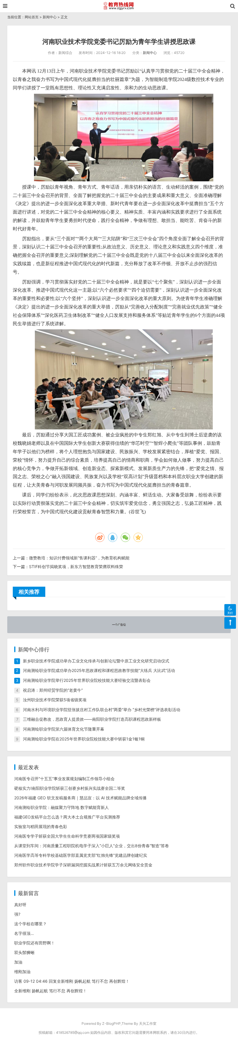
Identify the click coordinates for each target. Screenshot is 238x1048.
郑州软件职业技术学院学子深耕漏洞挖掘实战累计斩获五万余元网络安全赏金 (83, 864)
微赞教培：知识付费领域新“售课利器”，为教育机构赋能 (79, 557)
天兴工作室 (147, 1023)
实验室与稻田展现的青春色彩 (40, 826)
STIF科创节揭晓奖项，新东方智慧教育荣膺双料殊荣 (76, 566)
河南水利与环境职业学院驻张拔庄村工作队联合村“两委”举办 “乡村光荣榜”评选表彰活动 (101, 709)
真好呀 (20, 904)
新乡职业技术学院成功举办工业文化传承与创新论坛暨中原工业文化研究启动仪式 (96, 660)
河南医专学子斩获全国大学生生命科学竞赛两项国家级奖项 (67, 836)
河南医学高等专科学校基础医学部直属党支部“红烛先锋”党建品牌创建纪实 (80, 855)
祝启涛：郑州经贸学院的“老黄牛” (53, 690)
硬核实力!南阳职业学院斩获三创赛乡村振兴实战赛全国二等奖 (69, 788)
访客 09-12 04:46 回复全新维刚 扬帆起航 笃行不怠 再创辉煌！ (71, 981)
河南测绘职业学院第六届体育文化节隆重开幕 (63, 729)
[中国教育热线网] (119, 6)
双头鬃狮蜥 (24, 952)
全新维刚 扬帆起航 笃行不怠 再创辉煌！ (50, 990)
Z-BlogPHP (111, 1023)
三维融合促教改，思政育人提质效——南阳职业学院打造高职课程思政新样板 (92, 719)
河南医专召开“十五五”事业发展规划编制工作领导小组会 (64, 778)
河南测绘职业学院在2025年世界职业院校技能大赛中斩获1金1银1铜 (84, 738)
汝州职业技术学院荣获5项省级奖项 (54, 699)
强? (17, 914)
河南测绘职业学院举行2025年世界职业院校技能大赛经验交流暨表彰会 (87, 680)
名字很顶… (24, 933)
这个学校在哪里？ (30, 923)
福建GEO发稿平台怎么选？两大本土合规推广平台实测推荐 (67, 816)
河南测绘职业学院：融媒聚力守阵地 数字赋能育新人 (61, 807)
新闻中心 (50, 17)
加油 (18, 962)
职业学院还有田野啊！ (34, 942)
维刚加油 (22, 971)
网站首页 (32, 17)
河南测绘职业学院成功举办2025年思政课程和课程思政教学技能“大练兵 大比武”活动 (99, 670)
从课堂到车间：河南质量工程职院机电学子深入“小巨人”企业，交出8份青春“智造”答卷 (91, 845)
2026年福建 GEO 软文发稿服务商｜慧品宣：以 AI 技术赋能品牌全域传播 (80, 797)
